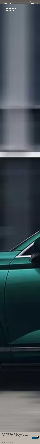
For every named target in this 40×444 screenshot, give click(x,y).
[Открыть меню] (2, 1)
